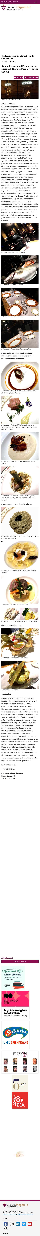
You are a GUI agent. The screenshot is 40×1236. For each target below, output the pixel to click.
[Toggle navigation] (35, 2)
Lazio (6, 61)
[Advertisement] (20, 32)
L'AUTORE (4, 2)
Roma (12, 61)
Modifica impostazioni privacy (25, 1214)
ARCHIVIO (15, 2)
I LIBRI (9, 2)
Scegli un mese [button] (19, 962)
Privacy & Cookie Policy (9, 1214)
